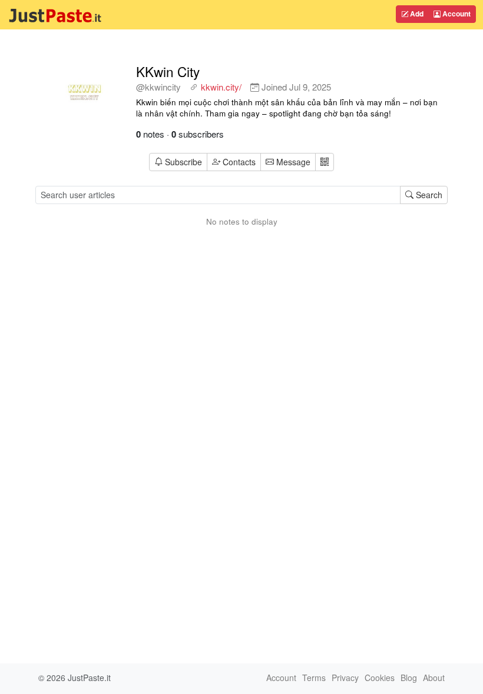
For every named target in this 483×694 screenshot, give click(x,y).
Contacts (239, 162)
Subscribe (183, 162)
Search (427, 195)
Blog (409, 677)
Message (292, 162)
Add (416, 13)
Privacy (345, 677)
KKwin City (168, 71)
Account (456, 13)
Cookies (380, 677)
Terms (314, 677)
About (434, 677)
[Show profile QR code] (324, 162)
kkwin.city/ (221, 87)
